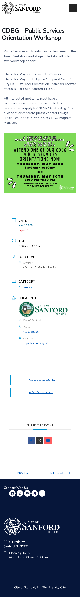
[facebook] (31, 440)
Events (26, 287)
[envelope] (48, 440)
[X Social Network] (39, 440)
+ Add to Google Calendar (41, 379)
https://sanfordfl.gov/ (35, 343)
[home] (34, 493)
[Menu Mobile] (73, 8)
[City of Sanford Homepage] (32, 526)
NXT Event (55, 473)
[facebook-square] (12, 493)
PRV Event (24, 473)
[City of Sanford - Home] (21, 8)
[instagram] (20, 493)
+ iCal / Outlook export (41, 392)
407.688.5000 (31, 332)
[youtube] (27, 493)
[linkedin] (42, 493)
